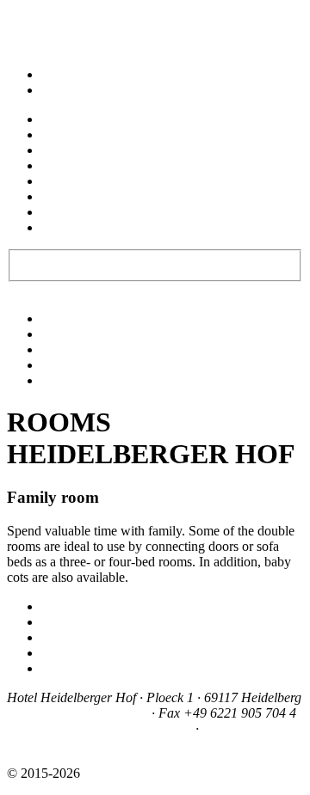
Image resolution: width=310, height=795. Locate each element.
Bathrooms (71, 380)
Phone (52, 37)
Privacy (62, 668)
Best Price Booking (74, 263)
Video (57, 606)
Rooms (60, 134)
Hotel (56, 119)
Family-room (76, 365)
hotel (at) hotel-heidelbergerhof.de (99, 728)
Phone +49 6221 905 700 (77, 713)
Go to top (33, 14)
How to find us (82, 622)
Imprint (61, 652)
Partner (60, 637)
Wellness (65, 150)
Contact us (70, 227)
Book (142, 263)
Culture (61, 196)
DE (50, 74)
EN (50, 90)
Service (61, 212)
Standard (65, 318)
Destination (72, 181)
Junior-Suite (74, 349)
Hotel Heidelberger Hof (148, 773)
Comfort (64, 334)
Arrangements (79, 165)
